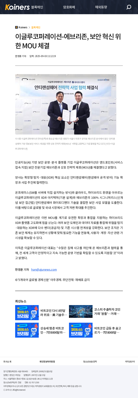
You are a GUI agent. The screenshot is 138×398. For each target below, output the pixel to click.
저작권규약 (130, 361)
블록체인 (37, 7)
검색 (128, 7)
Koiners (17, 7)
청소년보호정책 (90, 361)
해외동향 (101, 7)
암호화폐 (69, 7)
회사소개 (7, 361)
